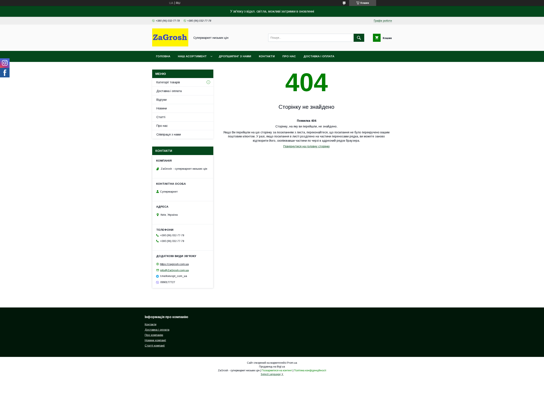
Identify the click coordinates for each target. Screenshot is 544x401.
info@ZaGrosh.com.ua (174, 270)
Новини (161, 108)
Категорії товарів (168, 82)
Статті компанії (155, 345)
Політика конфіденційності (310, 370)
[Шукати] (359, 38)
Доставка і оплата (318, 56)
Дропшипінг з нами (235, 56)
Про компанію (154, 335)
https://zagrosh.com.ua (174, 264)
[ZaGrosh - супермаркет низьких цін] (170, 45)
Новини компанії (155, 340)
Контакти (267, 56)
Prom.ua (292, 362)
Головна (163, 56)
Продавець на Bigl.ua (272, 366)
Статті (160, 117)
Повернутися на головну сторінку (306, 146)
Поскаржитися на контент (277, 370)
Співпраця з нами (168, 134)
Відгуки (161, 99)
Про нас (289, 56)
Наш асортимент (192, 56)
